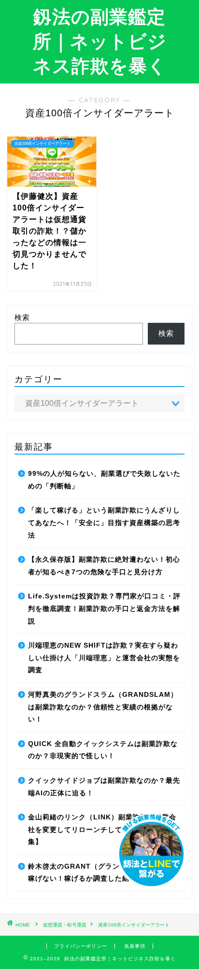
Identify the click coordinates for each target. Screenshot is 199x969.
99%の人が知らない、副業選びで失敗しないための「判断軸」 (104, 480)
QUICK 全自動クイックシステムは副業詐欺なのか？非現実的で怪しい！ (103, 750)
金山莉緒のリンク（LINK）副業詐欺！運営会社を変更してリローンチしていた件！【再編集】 (102, 829)
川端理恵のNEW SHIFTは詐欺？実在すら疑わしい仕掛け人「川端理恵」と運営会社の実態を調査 (104, 658)
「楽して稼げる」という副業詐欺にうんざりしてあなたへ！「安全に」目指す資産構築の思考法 (104, 523)
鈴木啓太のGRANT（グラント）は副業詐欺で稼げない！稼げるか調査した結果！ (103, 873)
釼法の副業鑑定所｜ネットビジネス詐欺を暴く (100, 41)
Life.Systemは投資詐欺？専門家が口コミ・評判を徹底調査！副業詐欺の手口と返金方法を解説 (104, 608)
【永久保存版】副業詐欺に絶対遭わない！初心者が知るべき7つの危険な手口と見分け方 (104, 566)
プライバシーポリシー (80, 946)
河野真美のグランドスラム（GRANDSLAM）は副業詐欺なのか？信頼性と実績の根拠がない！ (103, 707)
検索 (22, 317)
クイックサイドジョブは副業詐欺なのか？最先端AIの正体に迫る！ (104, 787)
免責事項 (134, 946)
